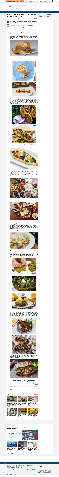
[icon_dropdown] (52, 1)
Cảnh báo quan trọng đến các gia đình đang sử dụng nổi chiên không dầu (22, 403)
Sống (18, 18)
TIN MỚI (22, 27)
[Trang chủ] (8, 22)
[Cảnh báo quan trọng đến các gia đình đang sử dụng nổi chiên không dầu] (22, 399)
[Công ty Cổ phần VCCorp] (45, 466)
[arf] (24, 387)
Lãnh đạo (48, 16)
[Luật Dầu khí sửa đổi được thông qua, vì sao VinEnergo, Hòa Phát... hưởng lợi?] (12, 444)
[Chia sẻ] (8, 24)
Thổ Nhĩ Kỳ (15, 26)
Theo (24, 386)
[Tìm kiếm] (49, 14)
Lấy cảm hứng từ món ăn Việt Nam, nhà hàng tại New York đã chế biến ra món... (24, 24)
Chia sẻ (36, 18)
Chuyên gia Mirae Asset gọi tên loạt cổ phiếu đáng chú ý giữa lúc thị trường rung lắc (14, 434)
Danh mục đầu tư (10, 6)
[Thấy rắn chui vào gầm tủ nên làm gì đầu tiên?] (22, 411)
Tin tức (44, 16)
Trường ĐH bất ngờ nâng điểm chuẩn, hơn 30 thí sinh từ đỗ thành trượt (32, 403)
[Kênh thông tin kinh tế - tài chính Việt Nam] (15, 1)
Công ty (41, 16)
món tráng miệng (17, 35)
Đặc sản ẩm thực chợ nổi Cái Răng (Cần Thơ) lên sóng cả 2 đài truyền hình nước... (24, 25)
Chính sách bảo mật (9, 474)
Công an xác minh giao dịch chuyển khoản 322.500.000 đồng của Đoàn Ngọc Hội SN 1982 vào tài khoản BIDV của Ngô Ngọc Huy (12, 404)
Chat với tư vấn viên (31, 469)
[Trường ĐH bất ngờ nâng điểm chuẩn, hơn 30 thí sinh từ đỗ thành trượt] (33, 399)
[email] (8, 27)
